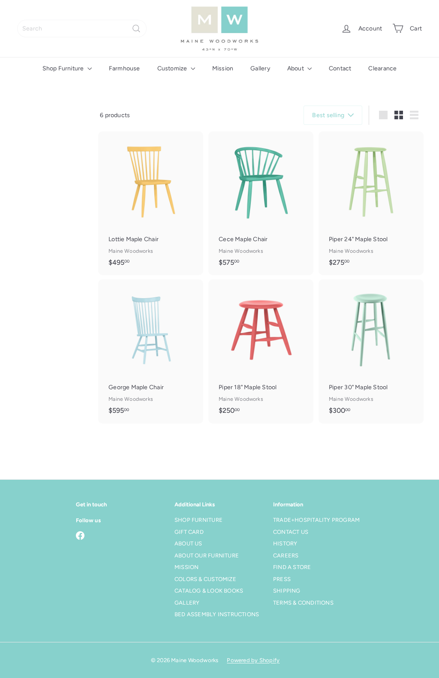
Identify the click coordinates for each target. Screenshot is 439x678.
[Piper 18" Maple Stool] (261, 351)
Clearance (382, 68)
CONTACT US (290, 532)
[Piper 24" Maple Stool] (371, 203)
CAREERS (285, 555)
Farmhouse (124, 68)
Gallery (260, 68)
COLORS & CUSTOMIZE (205, 579)
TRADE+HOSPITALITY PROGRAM (316, 520)
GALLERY (186, 602)
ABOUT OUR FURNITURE (206, 555)
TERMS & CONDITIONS (303, 602)
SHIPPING (287, 590)
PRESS (282, 579)
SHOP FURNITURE (198, 520)
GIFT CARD (189, 532)
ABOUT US (188, 543)
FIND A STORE (292, 567)
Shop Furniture (63, 68)
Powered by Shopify (253, 660)
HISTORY (285, 543)
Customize (173, 68)
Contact (340, 68)
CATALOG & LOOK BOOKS (208, 590)
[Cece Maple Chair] (261, 203)
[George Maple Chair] (150, 351)
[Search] (136, 28)
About (296, 68)
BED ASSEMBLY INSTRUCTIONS (216, 614)
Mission (222, 68)
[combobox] (82, 28)
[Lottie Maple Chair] (150, 203)
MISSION (186, 567)
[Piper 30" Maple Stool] (371, 351)
